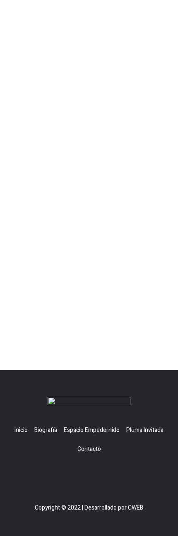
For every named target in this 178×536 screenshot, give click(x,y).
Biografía (45, 430)
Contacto (89, 449)
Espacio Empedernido (92, 430)
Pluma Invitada (145, 430)
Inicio (21, 430)
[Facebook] (81, 474)
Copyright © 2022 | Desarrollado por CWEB (89, 507)
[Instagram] (96, 474)
